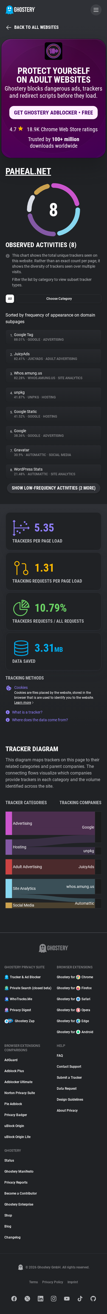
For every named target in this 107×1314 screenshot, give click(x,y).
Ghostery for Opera (73, 1010)
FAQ (60, 1056)
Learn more (22, 702)
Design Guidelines (70, 1099)
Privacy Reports (15, 1182)
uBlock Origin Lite (17, 1137)
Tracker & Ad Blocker (25, 977)
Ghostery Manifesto (18, 1171)
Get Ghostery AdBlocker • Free (53, 112)
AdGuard (11, 1060)
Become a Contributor (20, 1193)
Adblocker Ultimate (18, 1082)
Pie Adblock (13, 1104)
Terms (33, 1282)
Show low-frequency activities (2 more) (53, 488)
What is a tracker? (27, 712)
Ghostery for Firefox (74, 988)
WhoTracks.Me (21, 999)
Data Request (67, 1089)
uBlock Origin (14, 1126)
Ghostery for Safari (73, 999)
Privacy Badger (15, 1115)
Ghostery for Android (75, 1032)
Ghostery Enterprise (18, 1204)
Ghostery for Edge (73, 1021)
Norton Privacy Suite (19, 1093)
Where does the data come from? (40, 720)
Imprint (72, 1282)
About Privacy (67, 1110)
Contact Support (69, 1067)
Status (9, 1160)
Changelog (12, 1237)
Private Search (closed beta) (30, 988)
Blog (7, 1226)
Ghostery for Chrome (75, 977)
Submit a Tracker (69, 1078)
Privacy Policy (52, 1282)
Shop (8, 1215)
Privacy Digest (20, 1010)
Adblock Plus (14, 1071)
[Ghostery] (20, 9)
